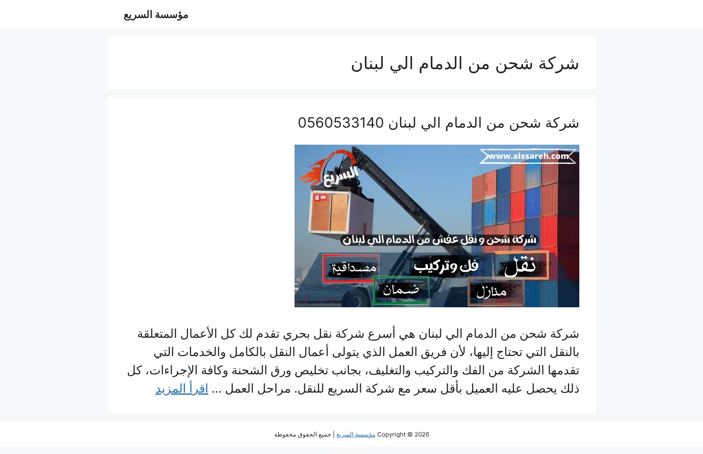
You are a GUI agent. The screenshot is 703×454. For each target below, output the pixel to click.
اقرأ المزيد (181, 388)
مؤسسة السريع (156, 14)
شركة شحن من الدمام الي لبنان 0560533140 (438, 122)
